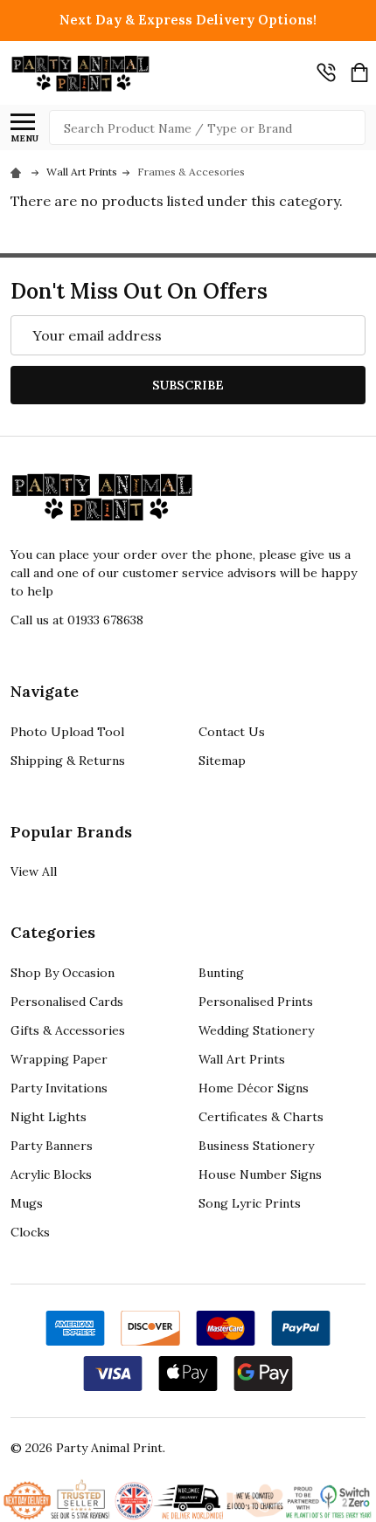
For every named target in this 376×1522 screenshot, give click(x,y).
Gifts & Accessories (67, 1030)
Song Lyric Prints (249, 1203)
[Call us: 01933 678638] (326, 72)
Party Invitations (59, 1088)
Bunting (221, 973)
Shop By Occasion (62, 973)
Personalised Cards (66, 1001)
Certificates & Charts (261, 1117)
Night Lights (48, 1117)
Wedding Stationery (256, 1030)
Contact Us (231, 732)
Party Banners (51, 1146)
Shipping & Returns (67, 760)
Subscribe (188, 385)
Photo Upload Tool (67, 732)
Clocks (30, 1232)
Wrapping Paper (59, 1059)
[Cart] (359, 72)
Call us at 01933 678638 (76, 620)
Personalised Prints (255, 1001)
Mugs (26, 1203)
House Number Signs (260, 1174)
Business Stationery (256, 1146)
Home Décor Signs (253, 1088)
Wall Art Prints (241, 1059)
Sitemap (222, 760)
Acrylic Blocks (51, 1174)
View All (33, 871)
